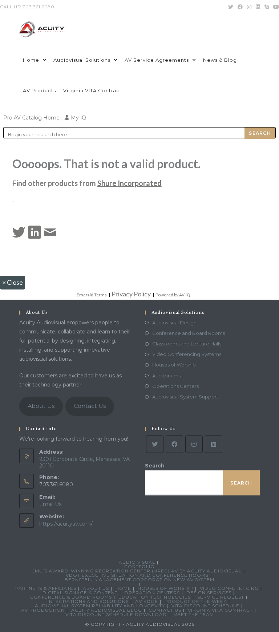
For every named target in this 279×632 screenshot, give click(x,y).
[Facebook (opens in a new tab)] (240, 7)
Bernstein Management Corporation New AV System (139, 579)
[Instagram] (194, 444)
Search (155, 465)
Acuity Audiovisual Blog (106, 610)
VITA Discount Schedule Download (116, 614)
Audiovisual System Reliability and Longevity (100, 605)
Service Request (220, 597)
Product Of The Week (196, 601)
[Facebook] (174, 444)
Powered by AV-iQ (172, 294)
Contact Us (90, 405)
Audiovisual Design (174, 322)
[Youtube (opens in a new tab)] (275, 7)
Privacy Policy (131, 294)
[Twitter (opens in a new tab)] (230, 7)
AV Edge (146, 601)
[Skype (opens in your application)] (266, 7)
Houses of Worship (174, 365)
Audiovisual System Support (185, 397)
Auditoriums (166, 375)
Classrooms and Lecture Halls (186, 344)
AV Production (43, 610)
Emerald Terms (92, 294)
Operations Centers (175, 386)
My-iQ (77, 117)
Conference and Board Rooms (188, 333)
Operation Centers (152, 592)
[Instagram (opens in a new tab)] (249, 7)
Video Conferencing (229, 588)
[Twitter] (154, 444)
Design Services (208, 592)
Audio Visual (137, 562)
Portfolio (139, 566)
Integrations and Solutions (88, 601)
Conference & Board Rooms (71, 597)
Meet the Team (193, 614)
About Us (41, 405)
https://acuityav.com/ (66, 523)
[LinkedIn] (213, 444)
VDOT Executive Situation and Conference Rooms (137, 575)
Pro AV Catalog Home (32, 117)
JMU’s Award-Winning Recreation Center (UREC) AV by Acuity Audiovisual (137, 571)
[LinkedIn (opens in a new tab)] (258, 7)
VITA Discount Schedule (205, 605)
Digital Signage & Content (80, 592)
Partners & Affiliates (45, 588)
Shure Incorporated (129, 183)
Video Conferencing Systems (186, 354)
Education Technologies (154, 597)
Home (123, 588)
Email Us (50, 504)
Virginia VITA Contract (220, 610)
